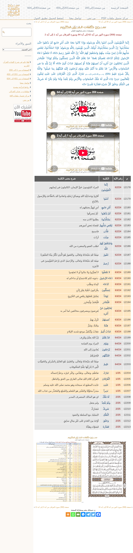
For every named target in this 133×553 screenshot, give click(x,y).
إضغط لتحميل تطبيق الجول (49, 18)
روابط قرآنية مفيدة (21, 87)
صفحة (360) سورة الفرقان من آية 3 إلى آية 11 (52, 507)
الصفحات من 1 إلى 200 (19, 70)
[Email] (78, 514)
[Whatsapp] (73, 514)
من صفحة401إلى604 (38, 7)
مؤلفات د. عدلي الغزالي (19, 91)
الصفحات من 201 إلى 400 (18, 74)
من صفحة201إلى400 (67, 7)
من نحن (91, 18)
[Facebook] (98, 514)
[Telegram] (88, 514)
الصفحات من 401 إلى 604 (18, 79)
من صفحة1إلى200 (95, 7)
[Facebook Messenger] (83, 514)
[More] (68, 514)
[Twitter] (93, 514)
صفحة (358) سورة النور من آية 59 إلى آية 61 (115, 507)
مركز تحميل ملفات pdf (114, 18)
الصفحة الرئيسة (119, 7)
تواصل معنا (75, 18)
